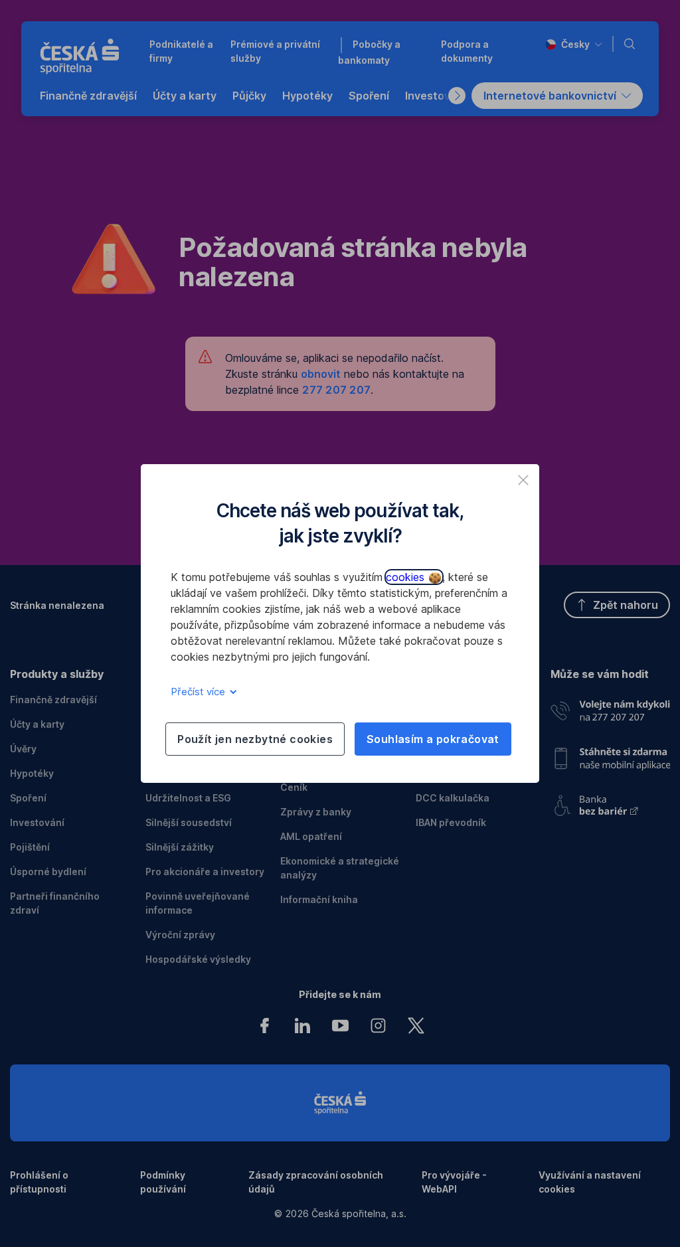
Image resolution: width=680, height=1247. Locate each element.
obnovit (321, 373)
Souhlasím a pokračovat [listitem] (433, 739)
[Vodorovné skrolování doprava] (457, 95)
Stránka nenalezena (57, 605)
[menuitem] (88, 95)
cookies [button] (407, 577)
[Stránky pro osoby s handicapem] (610, 802)
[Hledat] (632, 44)
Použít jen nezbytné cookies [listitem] (255, 739)
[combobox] (573, 44)
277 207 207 (336, 389)
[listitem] (523, 480)
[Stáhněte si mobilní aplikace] (610, 754)
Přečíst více (199, 691)
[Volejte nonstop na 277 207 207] (610, 708)
